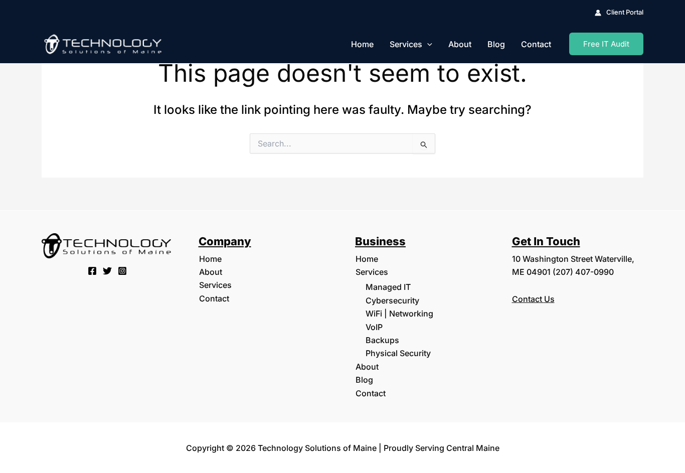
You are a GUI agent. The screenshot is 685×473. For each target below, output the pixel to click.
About (459, 44)
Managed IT (388, 287)
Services (406, 44)
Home (362, 44)
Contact (536, 44)
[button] (427, 44)
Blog (496, 44)
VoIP (374, 327)
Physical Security (398, 353)
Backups (382, 340)
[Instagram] (122, 270)
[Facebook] (92, 270)
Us (549, 299)
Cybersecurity (392, 300)
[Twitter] (107, 270)
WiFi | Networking (399, 313)
